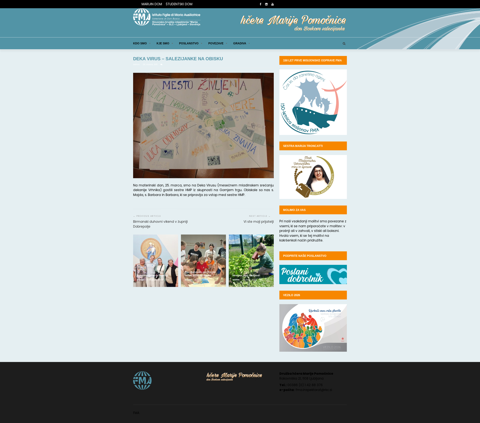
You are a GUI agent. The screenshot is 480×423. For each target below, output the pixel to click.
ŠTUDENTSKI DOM (179, 4)
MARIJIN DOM (152, 4)
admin (136, 64)
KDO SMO (140, 43)
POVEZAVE (216, 43)
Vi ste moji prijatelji (259, 221)
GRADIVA (239, 43)
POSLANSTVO (189, 43)
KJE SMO (163, 43)
